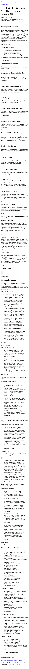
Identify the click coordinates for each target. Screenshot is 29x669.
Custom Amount (18, 660)
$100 (6, 660)
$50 (4, 660)
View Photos (22, 2)
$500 (12, 660)
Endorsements (4, 4)
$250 (9, 660)
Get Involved (10, 19)
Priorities (12, 2)
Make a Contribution (19, 19)
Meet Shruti (4, 19)
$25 (2, 660)
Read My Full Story (5, 44)
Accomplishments (5, 2)
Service (17, 2)
